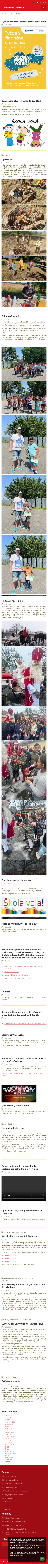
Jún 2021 (7, 1430)
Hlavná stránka (8, 13)
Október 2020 (9, 1436)
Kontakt (7, 1505)
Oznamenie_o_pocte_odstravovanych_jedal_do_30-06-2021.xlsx (23, 967)
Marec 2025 (9, 1416)
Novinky (19, 13)
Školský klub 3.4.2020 (9, 1261)
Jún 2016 (7, 1449)
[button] (34, 2)
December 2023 (10, 1422)
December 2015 (10, 1451)
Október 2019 (9, 1445)
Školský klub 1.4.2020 (9, 1255)
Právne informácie (11, 1487)
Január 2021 (9, 1434)
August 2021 (9, 1428)
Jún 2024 (7, 1420)
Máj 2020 (8, 1439)
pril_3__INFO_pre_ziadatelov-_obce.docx (18, 978)
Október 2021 (9, 1426)
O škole (7, 1502)
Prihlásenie (41, 2)
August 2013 (9, 1459)
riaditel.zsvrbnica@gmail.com (15, 1522)
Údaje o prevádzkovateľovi (14, 1495)
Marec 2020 (9, 1443)
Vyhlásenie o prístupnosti (13, 1484)
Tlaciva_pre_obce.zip (11, 972)
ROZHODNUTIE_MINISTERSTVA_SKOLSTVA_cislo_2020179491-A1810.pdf (23, 1074)
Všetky (7, 1461)
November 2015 (10, 1453)
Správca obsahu (10, 1476)
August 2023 (9, 1424)
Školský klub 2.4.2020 (9, 1258)
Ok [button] (42, 1559)
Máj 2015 (8, 1455)
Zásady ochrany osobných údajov (16, 1491)
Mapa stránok (9, 1498)
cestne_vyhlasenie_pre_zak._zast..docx (17, 975)
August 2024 (9, 1418)
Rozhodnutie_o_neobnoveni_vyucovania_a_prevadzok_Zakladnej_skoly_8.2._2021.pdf (25, 1024)
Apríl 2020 (8, 1441)
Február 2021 (9, 1432)
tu (44, 1219)
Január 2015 (9, 1457)
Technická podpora (11, 1480)
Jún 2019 (7, 1447)
